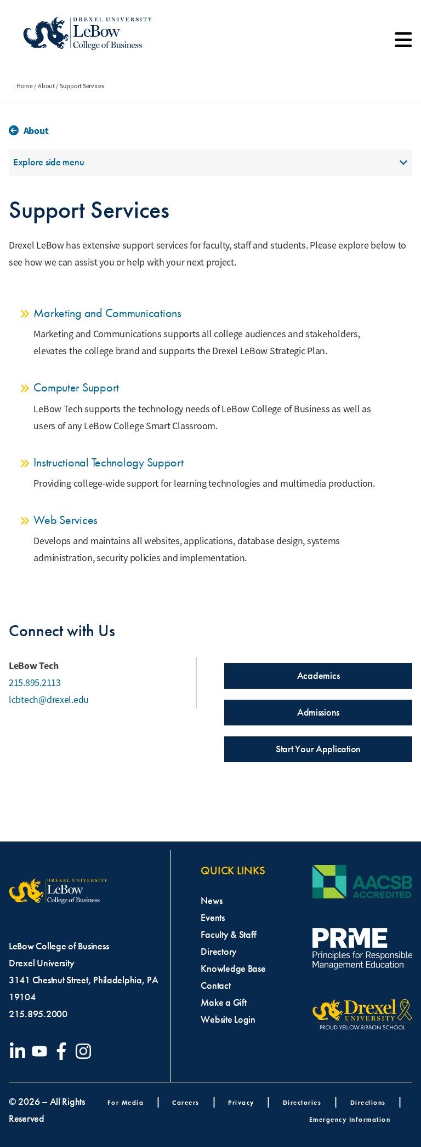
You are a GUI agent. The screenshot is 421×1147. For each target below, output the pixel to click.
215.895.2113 (35, 683)
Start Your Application (318, 749)
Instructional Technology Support (108, 462)
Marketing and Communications (107, 313)
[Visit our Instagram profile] (85, 1051)
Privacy (241, 1102)
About (46, 86)
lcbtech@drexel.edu (49, 700)
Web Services (65, 520)
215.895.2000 (38, 1014)
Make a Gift (223, 1002)
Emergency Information (350, 1119)
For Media (125, 1102)
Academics (318, 676)
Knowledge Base (233, 968)
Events (212, 918)
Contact (215, 985)
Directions (368, 1102)
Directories (302, 1102)
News (211, 901)
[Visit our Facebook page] (64, 1051)
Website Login (228, 1019)
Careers (186, 1102)
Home (24, 86)
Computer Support (76, 387)
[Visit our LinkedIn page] (20, 1051)
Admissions (318, 712)
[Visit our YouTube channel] (42, 1051)
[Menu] (403, 44)
